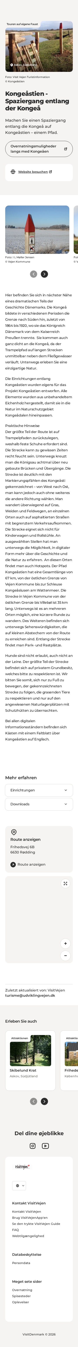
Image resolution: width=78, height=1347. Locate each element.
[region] (39, 919)
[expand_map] (65, 883)
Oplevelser (20, 1302)
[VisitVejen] (22, 1167)
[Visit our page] (32, 1146)
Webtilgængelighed (28, 1236)
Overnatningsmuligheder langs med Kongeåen (33, 148)
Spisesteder (21, 1296)
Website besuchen (33, 172)
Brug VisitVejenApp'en (30, 1218)
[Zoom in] (65, 943)
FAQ (15, 1230)
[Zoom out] (65, 956)
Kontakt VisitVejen (26, 1212)
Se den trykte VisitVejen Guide (36, 1224)
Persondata (21, 1263)
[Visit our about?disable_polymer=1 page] (45, 1146)
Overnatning (22, 1290)
